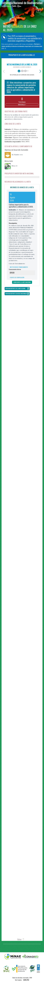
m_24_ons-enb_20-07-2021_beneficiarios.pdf (19, 625)
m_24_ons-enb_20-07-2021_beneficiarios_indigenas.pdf (23, 630)
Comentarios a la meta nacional (22, 282)
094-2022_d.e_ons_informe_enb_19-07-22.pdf (23, 494)
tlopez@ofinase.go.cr (28, 651)
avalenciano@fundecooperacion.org (21, 519)
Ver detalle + (22, 104)
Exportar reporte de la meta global (15, 288)
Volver (19, 939)
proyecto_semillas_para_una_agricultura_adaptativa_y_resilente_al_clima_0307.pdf (23, 773)
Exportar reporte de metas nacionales (16, 294)
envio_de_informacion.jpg (20, 770)
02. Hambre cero (17, 155)
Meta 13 (14, 166)
